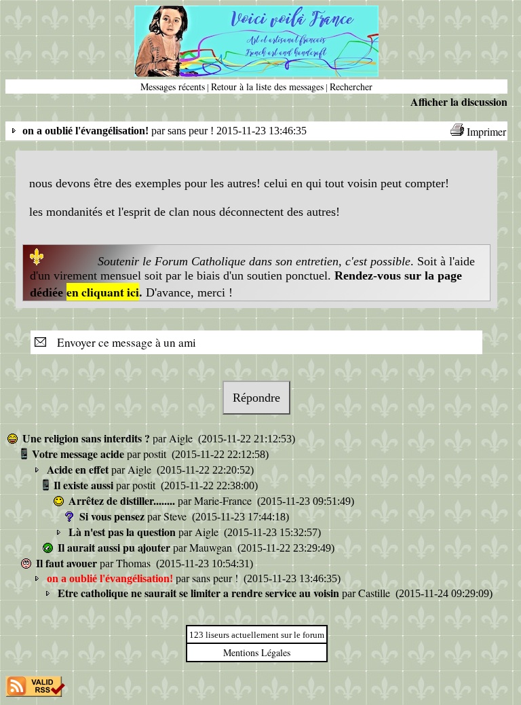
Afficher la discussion (458, 101)
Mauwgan (212, 547)
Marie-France (224, 500)
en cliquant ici (102, 292)
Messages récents (172, 86)
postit (156, 453)
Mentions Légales (256, 652)
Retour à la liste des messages (267, 86)
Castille (375, 593)
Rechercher (351, 86)
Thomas (134, 563)
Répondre (256, 397)
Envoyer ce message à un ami (122, 342)
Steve (176, 516)
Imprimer (486, 131)
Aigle (182, 438)
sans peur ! (216, 578)
